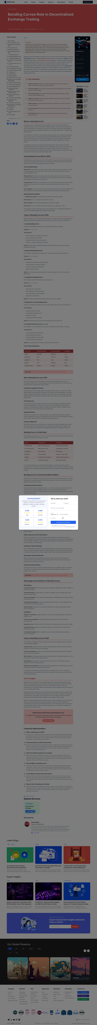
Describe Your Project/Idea (57, 508)
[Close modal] (76, 497)
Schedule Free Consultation (63, 522)
